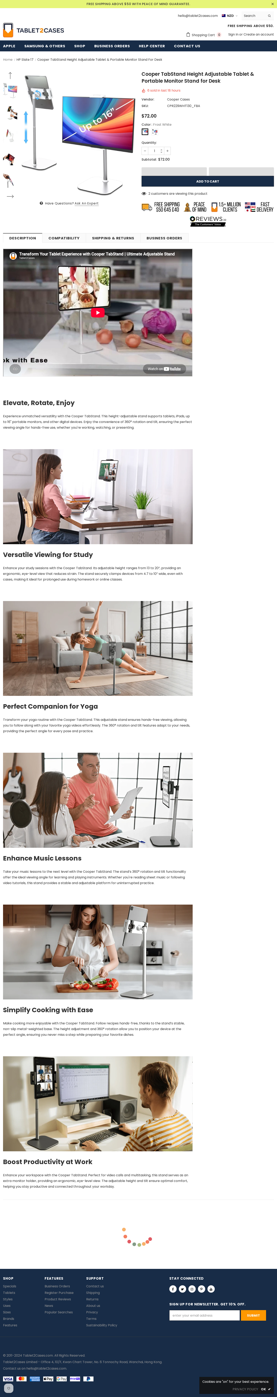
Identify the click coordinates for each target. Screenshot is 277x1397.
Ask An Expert (87, 203)
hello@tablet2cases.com (46, 1368)
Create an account (259, 34)
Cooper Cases (178, 99)
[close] (273, 4)
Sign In (233, 34)
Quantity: (149, 142)
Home (8, 59)
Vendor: (148, 99)
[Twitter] (182, 1289)
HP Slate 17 (24, 59)
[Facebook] (173, 1289)
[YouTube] (211, 1289)
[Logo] (33, 30)
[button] (174, 171)
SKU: (145, 106)
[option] (78, 135)
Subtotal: (149, 159)
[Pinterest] (201, 1289)
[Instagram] (192, 1289)
